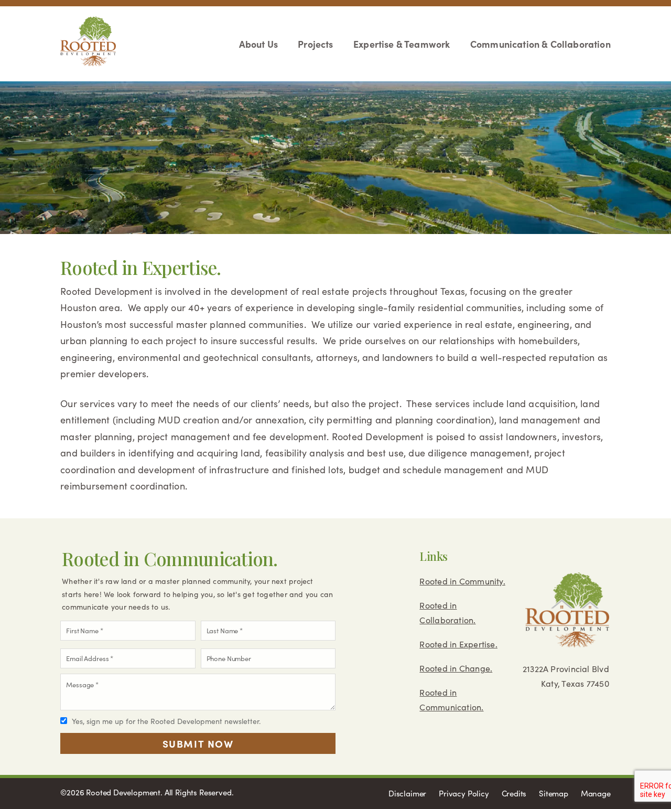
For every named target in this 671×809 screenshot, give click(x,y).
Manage (596, 794)
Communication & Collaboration (540, 43)
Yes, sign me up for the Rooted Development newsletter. (166, 721)
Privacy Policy (464, 794)
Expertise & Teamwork (401, 43)
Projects (315, 43)
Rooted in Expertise (457, 644)
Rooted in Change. (455, 668)
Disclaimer (407, 794)
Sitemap (553, 794)
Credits (514, 794)
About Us (258, 43)
